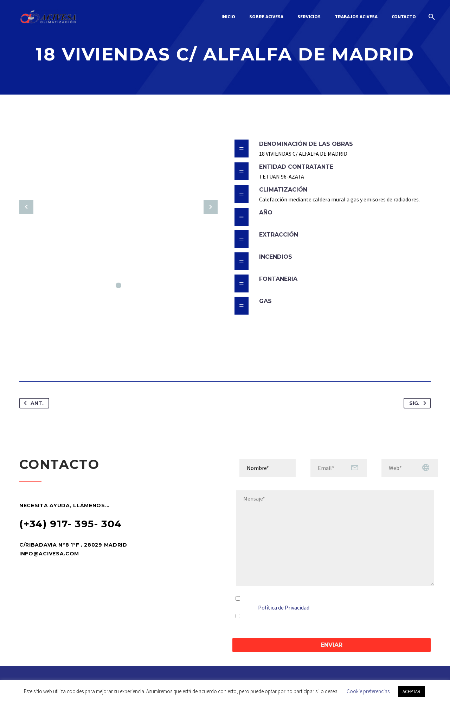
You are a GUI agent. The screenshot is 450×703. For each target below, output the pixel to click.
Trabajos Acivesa (356, 16)
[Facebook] (25, 359)
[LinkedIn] (77, 359)
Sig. (414, 403)
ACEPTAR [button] (411, 692)
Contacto (404, 16)
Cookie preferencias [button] (368, 691)
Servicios (309, 16)
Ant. (37, 403)
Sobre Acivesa (266, 16)
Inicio (228, 16)
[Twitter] (38, 359)
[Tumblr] (64, 359)
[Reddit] (90, 359)
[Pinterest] (51, 359)
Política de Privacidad (283, 607)
